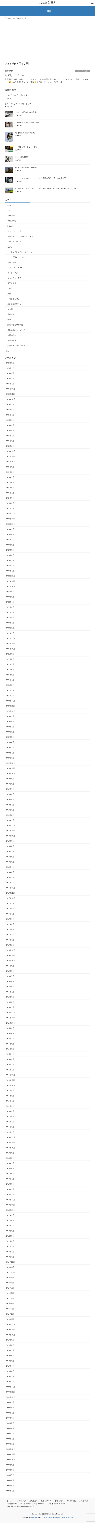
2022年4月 (10, 617)
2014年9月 (10, 1090)
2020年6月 (10, 732)
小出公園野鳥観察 (22, 157)
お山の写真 (59, 1501)
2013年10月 (10, 1148)
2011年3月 (10, 1309)
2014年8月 (10, 1096)
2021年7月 (10, 664)
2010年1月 (10, 1381)
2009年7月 (10, 1413)
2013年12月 (10, 1137)
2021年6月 (10, 669)
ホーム (9, 1501)
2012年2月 (10, 1252)
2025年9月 (10, 404)
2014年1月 (10, 1132)
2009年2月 (10, 1439)
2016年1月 (10, 1007)
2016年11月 (10, 955)
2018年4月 (10, 867)
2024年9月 (10, 467)
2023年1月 (10, 571)
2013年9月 (10, 1153)
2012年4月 (10, 1241)
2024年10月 (10, 462)
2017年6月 (10, 919)
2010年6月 (10, 1356)
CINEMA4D (11, 221)
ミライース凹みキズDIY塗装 (26, 112)
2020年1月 (10, 758)
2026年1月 (10, 384)
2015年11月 (10, 1018)
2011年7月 (10, 1288)
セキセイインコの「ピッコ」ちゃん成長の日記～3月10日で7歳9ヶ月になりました (47, 189)
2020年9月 (10, 716)
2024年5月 (10, 488)
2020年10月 (10, 711)
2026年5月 (10, 363)
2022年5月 (10, 612)
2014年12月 (10, 1075)
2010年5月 (10, 1361)
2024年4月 (10, 493)
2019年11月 (10, 768)
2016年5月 (10, 987)
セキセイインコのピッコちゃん (19, 252)
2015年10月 (10, 1023)
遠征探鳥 (10, 314)
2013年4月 (10, 1179)
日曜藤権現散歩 (13, 299)
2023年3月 (10, 560)
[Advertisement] (47, 38)
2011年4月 (10, 1304)
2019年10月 (10, 773)
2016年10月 (10, 960)
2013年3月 (10, 1184)
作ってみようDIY (14, 278)
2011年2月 (10, 1314)
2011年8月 (10, 1283)
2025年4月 (10, 430)
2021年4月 (10, 680)
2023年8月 (10, 534)
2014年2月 (10, 1127)
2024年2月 (10, 503)
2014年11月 (10, 1080)
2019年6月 (10, 794)
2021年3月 (10, 685)
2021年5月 (10, 675)
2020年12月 (10, 701)
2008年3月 (10, 1491)
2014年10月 (10, 1085)
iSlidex (8, 205)
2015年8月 (10, 1033)
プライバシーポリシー (56, 1504)
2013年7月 (10, 1163)
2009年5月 (10, 1423)
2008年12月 (10, 1449)
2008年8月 (10, 1470)
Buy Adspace (39, 1504)
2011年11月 (10, 1267)
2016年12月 (10, 950)
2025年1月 (10, 446)
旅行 (9, 294)
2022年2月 (10, 628)
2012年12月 (10, 1200)
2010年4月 (10, 1366)
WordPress (33, 1517)
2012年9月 (10, 1215)
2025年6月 (10, 420)
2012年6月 (10, 1231)
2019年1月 (10, 820)
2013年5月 (10, 1174)
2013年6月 (10, 1168)
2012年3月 (10, 1246)
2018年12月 (10, 825)
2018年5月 (10, 862)
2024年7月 (10, 477)
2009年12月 (10, 1387)
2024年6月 (10, 482)
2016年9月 (10, 966)
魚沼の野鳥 (11, 335)
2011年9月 (10, 1278)
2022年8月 (10, 597)
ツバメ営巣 (11, 262)
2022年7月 (10, 602)
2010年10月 (10, 1335)
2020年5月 (10, 737)
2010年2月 (10, 1376)
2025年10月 (10, 399)
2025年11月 (10, 394)
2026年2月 (10, 378)
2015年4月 (10, 1054)
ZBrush (10, 226)
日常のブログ (20, 1501)
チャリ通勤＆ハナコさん (16, 257)
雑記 (9, 320)
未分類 (10, 309)
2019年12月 (10, 763)
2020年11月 (10, 706)
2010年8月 (10, 1345)
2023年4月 (10, 555)
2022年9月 (10, 592)
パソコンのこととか (83, 71)
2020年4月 (10, 742)
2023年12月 (10, 513)
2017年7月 (10, 914)
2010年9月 (10, 1340)
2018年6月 (10, 857)
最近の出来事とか (14, 304)
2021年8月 (10, 659)
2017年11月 (10, 893)
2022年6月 (10, 607)
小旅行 (10, 288)
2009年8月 (10, 1407)
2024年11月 (10, 456)
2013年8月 (10, 1158)
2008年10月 (10, 1459)
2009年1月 (10, 1444)
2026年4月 (10, 368)
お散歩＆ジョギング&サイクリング (21, 236)
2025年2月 (10, 441)
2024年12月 (10, 451)
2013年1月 (10, 1194)
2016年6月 (10, 981)
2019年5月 (10, 799)
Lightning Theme (46, 1517)
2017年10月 (10, 898)
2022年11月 (10, 581)
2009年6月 (10, 1418)
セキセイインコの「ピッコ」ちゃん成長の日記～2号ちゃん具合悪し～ (42, 178)
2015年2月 (10, 1064)
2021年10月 (10, 649)
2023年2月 (10, 565)
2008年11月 (10, 1454)
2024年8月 (10, 472)
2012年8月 (10, 1220)
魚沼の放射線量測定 (15, 325)
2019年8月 (10, 784)
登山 (7, 351)
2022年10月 (10, 586)
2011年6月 (10, 1293)
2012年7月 (10, 1226)
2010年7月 (10, 1350)
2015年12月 (10, 1012)
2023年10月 (10, 524)
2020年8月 (10, 721)
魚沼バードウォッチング (16, 346)
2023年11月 (10, 519)
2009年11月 (10, 1392)
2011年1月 (10, 1319)
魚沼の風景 (11, 340)
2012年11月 (10, 1205)
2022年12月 (10, 576)
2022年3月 (10, 623)
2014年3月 (10, 1122)
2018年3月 (10, 872)
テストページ (25, 1504)
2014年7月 (10, 1101)
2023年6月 (10, 545)
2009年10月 (10, 1397)
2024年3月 (10, 498)
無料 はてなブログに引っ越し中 (18, 104)
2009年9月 (10, 1402)
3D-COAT (11, 216)
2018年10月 (10, 836)
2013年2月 (10, 1189)
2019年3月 (10, 810)
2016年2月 (10, 1002)
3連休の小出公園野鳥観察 (25, 133)
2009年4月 (10, 1428)
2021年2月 (10, 690)
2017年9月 (10, 903)
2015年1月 (10, 1070)
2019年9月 (10, 779)
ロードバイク (12, 273)
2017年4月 (10, 929)
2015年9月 (10, 1028)
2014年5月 (10, 1111)
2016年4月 (10, 992)
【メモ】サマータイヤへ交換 (26, 147)
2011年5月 (10, 1298)
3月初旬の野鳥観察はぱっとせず (27, 167)
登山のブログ (46, 1501)
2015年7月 (10, 1038)
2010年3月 (10, 1371)
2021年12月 (10, 638)
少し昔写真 (83, 1501)
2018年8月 (10, 846)
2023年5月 (10, 550)
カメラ (10, 247)
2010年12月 (10, 1324)
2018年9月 (10, 841)
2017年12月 (10, 888)
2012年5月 (10, 1236)
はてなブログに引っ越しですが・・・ (19, 95)
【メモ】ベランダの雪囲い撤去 (27, 122)
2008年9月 (10, 1465)
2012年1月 (10, 1257)
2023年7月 (10, 540)
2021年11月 (10, 644)
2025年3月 (10, 436)
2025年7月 (10, 415)
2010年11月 (10, 1330)
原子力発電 (11, 283)
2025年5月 (10, 425)
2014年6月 (10, 1106)
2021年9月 (10, 654)
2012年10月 (10, 1210)
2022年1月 (10, 633)
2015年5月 (10, 1049)
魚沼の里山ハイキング (16, 330)
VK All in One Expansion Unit (63, 1517)
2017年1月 (10, 945)
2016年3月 (10, 997)
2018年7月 (10, 851)
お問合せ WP (12, 1504)
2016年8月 (10, 971)
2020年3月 (10, 747)
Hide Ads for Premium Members (19, 1506)
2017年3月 (10, 935)
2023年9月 (10, 529)
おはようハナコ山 (14, 231)
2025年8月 (10, 410)
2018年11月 (10, 831)
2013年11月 (10, 1142)
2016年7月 (10, 976)
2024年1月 (10, 508)
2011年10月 (10, 1272)
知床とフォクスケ (15, 75)
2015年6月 (10, 1044)
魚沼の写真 (71, 1501)
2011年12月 (10, 1262)
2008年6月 (10, 1480)
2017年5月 (10, 924)
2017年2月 (10, 940)
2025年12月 (10, 389)
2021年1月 (10, 695)
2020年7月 (10, 727)
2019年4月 (10, 805)
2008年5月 (10, 1485)
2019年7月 (10, 789)
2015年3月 (10, 1059)
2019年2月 (10, 815)
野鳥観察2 (33, 1501)
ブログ (8, 210)
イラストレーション (15, 242)
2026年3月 (10, 373)
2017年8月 (10, 908)
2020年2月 (10, 753)
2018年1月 (10, 883)
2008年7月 (10, 1475)
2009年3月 (10, 1433)
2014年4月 (10, 1116)
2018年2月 (10, 877)
